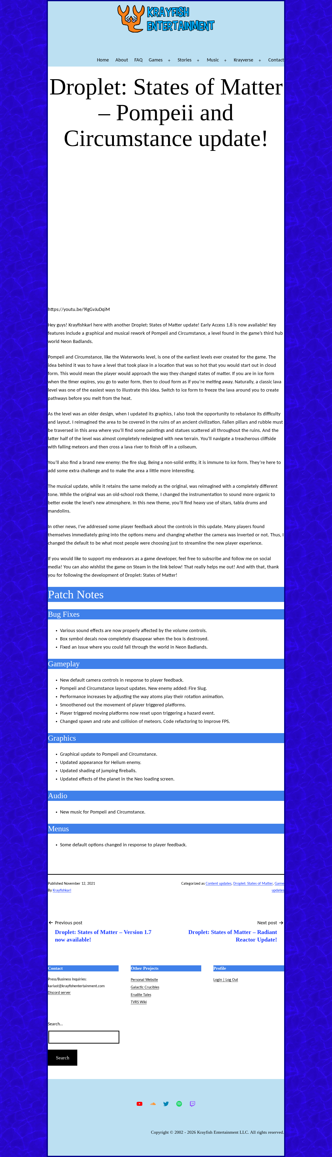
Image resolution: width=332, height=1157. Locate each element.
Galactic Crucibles (145, 987)
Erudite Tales (141, 995)
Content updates (218, 884)
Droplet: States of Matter (253, 884)
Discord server (59, 993)
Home (103, 60)
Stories (185, 60)
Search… (55, 1024)
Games (156, 60)
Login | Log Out (225, 980)
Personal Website (144, 980)
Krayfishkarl (62, 890)
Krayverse (243, 60)
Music (213, 60)
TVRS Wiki (139, 1002)
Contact (276, 60)
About (121, 60)
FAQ (138, 60)
